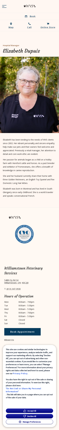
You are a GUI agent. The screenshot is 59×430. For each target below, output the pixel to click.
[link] (29, 6)
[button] (4, 6)
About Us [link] (9, 340)
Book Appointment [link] (22, 331)
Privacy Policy (20, 373)
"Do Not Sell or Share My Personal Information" (23, 390)
